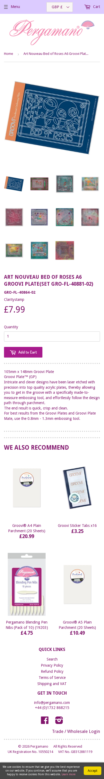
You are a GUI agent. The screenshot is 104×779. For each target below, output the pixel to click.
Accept (92, 771)
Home (8, 54)
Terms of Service (52, 677)
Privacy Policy (52, 665)
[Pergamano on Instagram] (59, 722)
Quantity (11, 327)
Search (52, 659)
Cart (96, 7)
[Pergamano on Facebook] (45, 722)
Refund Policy (52, 671)
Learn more (68, 774)
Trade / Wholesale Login (76, 731)
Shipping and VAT (52, 684)
